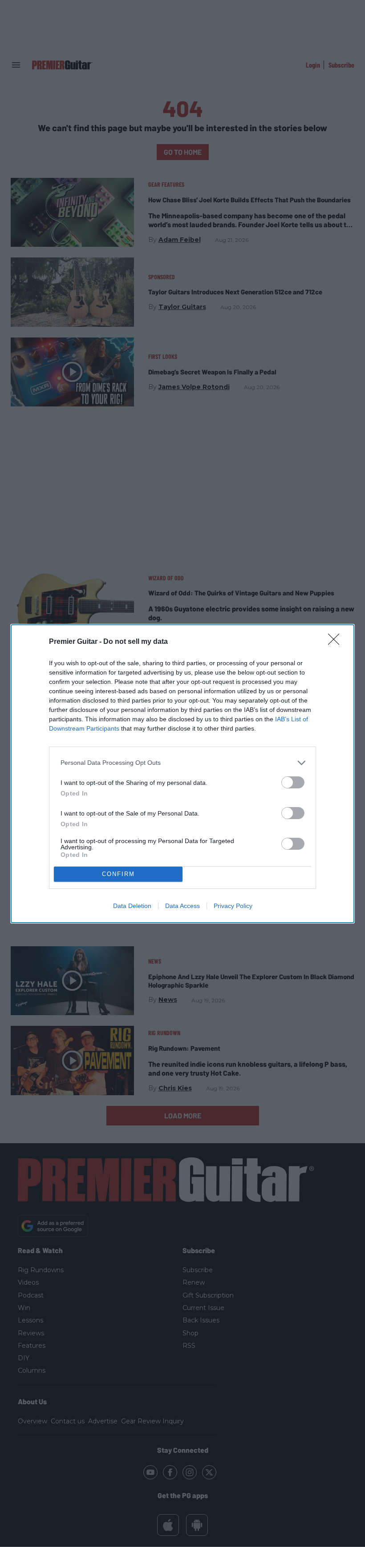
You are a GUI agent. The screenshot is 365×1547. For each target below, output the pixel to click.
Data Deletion (132, 905)
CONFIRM (118, 874)
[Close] (336, 642)
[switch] (292, 782)
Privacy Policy (233, 905)
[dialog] (182, 774)
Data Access (182, 905)
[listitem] (182, 762)
